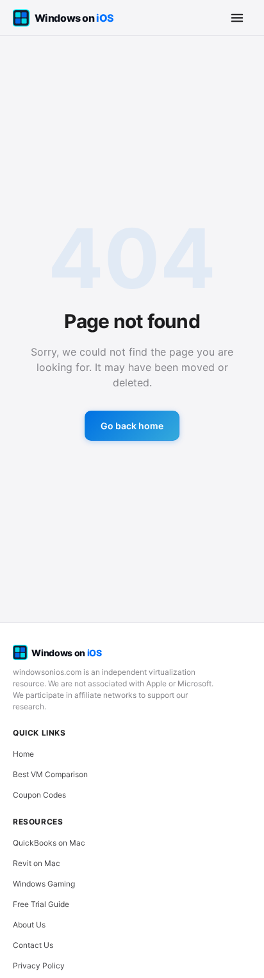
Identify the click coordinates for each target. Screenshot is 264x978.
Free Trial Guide (41, 904)
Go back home (132, 425)
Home (23, 754)
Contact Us (33, 945)
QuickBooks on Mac (49, 843)
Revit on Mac (36, 863)
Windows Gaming (44, 883)
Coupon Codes (39, 795)
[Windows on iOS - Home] (74, 18)
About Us (29, 924)
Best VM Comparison (50, 774)
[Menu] (237, 18)
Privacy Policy (39, 965)
